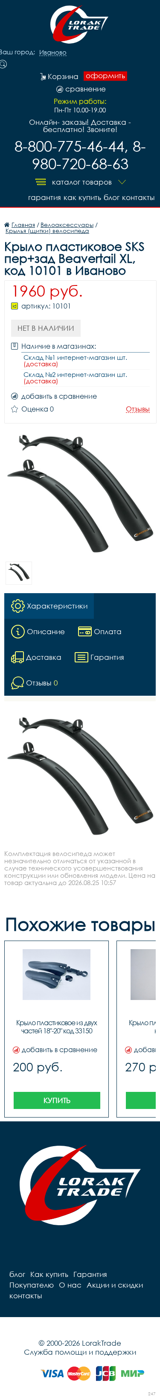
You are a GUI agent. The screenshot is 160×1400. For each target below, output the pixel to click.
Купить (57, 1100)
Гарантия (44, 197)
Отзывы (138, 409)
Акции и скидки (115, 1284)
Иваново (53, 52)
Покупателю (31, 1284)
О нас (70, 1284)
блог (111, 197)
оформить (105, 75)
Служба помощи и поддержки (80, 1351)
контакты (138, 197)
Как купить (82, 197)
